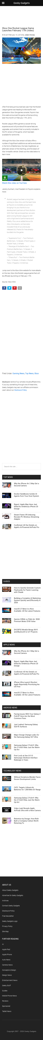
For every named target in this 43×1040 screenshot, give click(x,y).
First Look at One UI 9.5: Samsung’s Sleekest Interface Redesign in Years (26, 758)
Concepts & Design (9, 970)
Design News (7, 975)
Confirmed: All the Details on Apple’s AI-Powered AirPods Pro (26, 526)
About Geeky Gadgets (10, 890)
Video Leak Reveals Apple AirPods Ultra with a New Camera (27, 809)
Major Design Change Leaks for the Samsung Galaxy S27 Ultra (26, 736)
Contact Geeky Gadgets (11, 906)
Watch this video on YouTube (14, 183)
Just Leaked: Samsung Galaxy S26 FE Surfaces (26, 725)
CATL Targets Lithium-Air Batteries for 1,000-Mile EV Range (27, 788)
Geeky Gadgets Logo (9, 921)
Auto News (6, 960)
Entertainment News (9, 980)
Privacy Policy (7, 926)
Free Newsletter (8, 916)
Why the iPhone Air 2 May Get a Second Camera (26, 484)
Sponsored (6, 1006)
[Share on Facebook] (4, 288)
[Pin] (14, 288)
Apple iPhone (7, 954)
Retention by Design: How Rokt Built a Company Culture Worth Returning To (26, 821)
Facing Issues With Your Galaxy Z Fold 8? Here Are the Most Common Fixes (27, 716)
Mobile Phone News (9, 996)
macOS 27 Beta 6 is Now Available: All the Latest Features (27, 610)
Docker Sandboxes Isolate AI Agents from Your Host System (26, 495)
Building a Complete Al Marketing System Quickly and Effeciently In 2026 (27, 600)
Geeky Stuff (6, 985)
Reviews (5, 1001)
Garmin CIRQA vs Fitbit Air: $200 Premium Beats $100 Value (27, 620)
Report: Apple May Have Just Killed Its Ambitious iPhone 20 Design (26, 506)
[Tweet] (9, 288)
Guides (4, 991)
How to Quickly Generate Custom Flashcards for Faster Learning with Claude (27, 590)
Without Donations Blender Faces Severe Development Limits (27, 778)
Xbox (36, 373)
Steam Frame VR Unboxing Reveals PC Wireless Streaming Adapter (26, 517)
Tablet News (6, 1011)
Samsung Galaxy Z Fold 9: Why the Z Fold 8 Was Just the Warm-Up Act (27, 747)
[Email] (20, 288)
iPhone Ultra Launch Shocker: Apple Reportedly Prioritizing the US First (27, 684)
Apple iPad (6, 949)
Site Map (5, 931)
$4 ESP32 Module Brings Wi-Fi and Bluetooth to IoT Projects (26, 631)
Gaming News (18, 373)
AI (3, 944)
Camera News (7, 965)
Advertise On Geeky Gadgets (12, 895)
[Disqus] (21, 432)
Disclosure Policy (20, 390)
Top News (29, 373)
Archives (5, 901)
